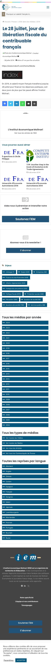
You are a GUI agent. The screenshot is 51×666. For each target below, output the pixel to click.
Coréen (8, 482)
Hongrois (9, 497)
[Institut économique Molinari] (12, 7)
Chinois (8, 476)
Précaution (11, 299)
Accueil (7, 22)
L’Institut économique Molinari (25, 129)
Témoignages (26, 605)
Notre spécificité (26, 598)
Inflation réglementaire (15, 283)
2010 (7, 394)
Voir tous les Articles (14, 448)
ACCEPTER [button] (21, 660)
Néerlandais (10, 517)
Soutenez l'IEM (25, 622)
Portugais (9, 528)
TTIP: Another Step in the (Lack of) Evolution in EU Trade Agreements (37, 167)
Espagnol (9, 487)
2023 (8, 328)
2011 (7, 389)
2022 (8, 333)
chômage (10, 272)
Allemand (9, 466)
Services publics (38, 305)
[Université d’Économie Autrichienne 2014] (13, 178)
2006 (8, 415)
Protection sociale (35, 294)
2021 (7, 338)
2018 (7, 353)
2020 (8, 343)
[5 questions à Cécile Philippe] (13, 151)
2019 (7, 348)
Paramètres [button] (8, 660)
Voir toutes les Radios (14, 443)
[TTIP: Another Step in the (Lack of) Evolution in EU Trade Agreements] (37, 155)
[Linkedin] (25, 585)
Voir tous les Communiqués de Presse (20, 453)
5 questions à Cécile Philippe (11, 157)
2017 (7, 358)
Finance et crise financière (17, 277)
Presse (14, 22)
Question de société (32, 299)
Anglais (8, 471)
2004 (8, 425)
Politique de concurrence (16, 288)
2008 (8, 405)
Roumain (9, 533)
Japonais (9, 507)
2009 (8, 399)
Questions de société (15, 305)
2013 (7, 379)
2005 (8, 420)
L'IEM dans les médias (26, 22)
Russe (8, 538)
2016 (7, 364)
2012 (7, 384)
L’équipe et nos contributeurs (26, 601)
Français (9, 492)
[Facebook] (22, 585)
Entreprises (41, 272)
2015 (7, 369)
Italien (8, 502)
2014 (38, 22)
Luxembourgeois (12, 512)
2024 (8, 323)
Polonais (9, 523)
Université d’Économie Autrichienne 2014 (12, 184)
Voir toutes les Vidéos (14, 438)
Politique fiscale (13, 294)
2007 (8, 410)
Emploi (25, 272)
